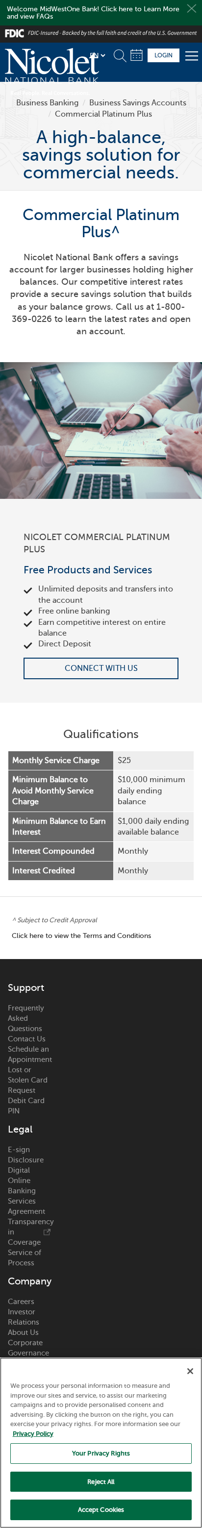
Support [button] (26, 988)
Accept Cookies (101, 1509)
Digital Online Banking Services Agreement (26, 1190)
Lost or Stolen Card (28, 1075)
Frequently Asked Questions (26, 1018)
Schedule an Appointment (29, 1054)
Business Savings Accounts (137, 103)
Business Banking (47, 103)
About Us (23, 1332)
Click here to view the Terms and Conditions (81, 935)
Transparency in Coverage (29, 1232)
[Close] (190, 1371)
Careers (21, 1302)
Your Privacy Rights (101, 1453)
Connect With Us (101, 668)
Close (191, 8)
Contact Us (27, 1039)
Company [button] (29, 1281)
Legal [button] (20, 1129)
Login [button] (163, 55)
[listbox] (97, 55)
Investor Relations (23, 1317)
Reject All (100, 1481)
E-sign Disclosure (26, 1155)
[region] (101, 1442)
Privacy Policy (33, 1433)
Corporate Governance (28, 1348)
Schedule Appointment (136, 55)
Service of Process (24, 1258)
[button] (122, 54)
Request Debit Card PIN (26, 1100)
